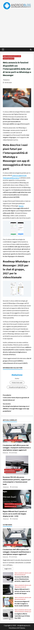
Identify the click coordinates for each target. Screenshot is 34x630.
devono (21, 206)
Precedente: (16, 397)
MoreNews (12, 628)
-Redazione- (6, 80)
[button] (3, 49)
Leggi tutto (8, 569)
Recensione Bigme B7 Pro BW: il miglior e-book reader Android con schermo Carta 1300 (8, 602)
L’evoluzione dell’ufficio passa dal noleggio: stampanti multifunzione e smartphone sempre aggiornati (17, 447)
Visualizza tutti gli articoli (17, 387)
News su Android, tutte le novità (11, 56)
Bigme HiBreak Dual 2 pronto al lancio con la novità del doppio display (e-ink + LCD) (15, 513)
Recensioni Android (10, 472)
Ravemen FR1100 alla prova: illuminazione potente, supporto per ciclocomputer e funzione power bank (8, 577)
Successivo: (16, 407)
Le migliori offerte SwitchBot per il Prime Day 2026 (8, 614)
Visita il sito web (17, 382)
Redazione (5, 452)
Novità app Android (8, 58)
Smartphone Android (10, 506)
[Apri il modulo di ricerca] (30, 49)
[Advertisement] (17, 28)
